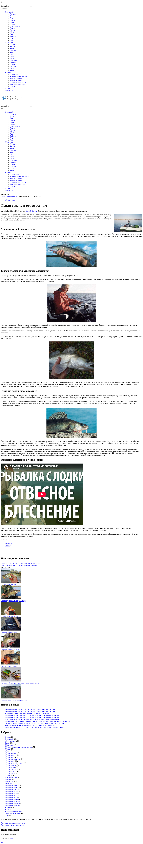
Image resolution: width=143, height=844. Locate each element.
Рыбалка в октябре (12, 801)
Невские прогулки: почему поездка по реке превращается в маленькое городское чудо (38, 721)
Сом (11, 38)
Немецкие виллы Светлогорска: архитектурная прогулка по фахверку (32, 715)
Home (3, 196)
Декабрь (13, 66)
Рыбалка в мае (10, 795)
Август (12, 58)
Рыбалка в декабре (12, 789)
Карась (12, 20)
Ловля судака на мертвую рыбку (13, 601)
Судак (12, 34)
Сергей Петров (31, 211)
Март (12, 48)
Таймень (13, 36)
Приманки (9, 90)
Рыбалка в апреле (12, 787)
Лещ (11, 18)
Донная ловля (15, 74)
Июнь (12, 54)
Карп (12, 22)
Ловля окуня (10, 767)
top (2, 842)
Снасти (8, 72)
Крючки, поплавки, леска (19, 76)
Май (11, 52)
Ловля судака (12, 196)
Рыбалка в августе (12, 785)
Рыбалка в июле (11, 791)
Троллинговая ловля (17, 84)
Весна (12, 68)
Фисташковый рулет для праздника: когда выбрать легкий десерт (30, 725)
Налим (12, 24)
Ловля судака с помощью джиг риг (14, 700)
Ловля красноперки (12, 759)
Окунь (12, 28)
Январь (12, 44)
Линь (12, 16)
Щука (12, 32)
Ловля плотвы (10, 769)
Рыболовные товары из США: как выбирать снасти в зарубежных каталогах (34, 727)
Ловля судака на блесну (10, 649)
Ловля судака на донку (9, 632)
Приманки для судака (9, 666)
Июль (12, 56)
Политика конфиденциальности (13, 823)
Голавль (13, 14)
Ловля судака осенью (9, 584)
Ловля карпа (10, 757)
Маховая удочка (16, 78)
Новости (8, 779)
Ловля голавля (10, 753)
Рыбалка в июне (11, 793)
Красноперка (15, 26)
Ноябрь (12, 64)
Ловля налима (10, 765)
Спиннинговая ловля (18, 82)
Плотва (12, 30)
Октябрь (13, 62)
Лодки (12, 86)
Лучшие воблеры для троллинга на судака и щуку (20, 683)
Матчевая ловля (16, 80)
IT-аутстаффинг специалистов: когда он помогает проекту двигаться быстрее (34, 723)
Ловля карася (10, 755)
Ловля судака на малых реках (12, 616)
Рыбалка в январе (12, 805)
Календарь (9, 42)
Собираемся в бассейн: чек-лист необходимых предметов (27, 713)
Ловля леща (9, 761)
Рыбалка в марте (11, 797)
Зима (12, 70)
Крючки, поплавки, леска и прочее (18, 747)
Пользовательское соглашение (12, 825)
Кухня (7, 88)
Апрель (13, 50)
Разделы (8, 783)
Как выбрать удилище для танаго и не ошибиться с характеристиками (32, 719)
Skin (11, 838)
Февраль (13, 46)
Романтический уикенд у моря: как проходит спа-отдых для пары (30, 709)
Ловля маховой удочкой (14, 763)
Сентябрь (13, 60)
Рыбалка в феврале (12, 803)
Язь (11, 40)
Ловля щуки (10, 773)
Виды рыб (9, 12)
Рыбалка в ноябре (12, 799)
